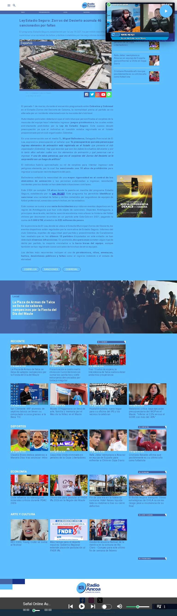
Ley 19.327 (58, 193)
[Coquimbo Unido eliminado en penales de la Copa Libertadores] (154, 49)
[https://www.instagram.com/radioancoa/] (98, 94)
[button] (30, 269)
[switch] (107, 606)
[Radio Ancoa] (88, 8)
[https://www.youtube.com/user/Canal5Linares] (103, 94)
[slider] (33, 610)
